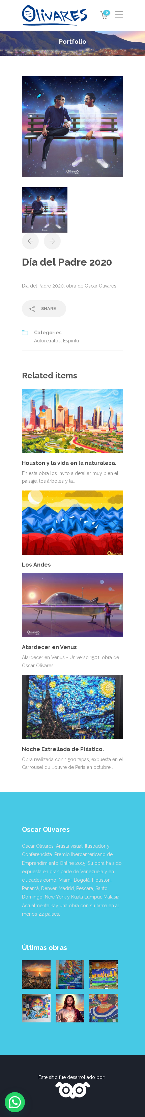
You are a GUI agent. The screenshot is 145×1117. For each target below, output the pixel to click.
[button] (15, 1102)
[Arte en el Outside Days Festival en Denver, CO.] (103, 974)
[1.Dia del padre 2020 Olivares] (72, 126)
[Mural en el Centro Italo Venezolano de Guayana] (70, 974)
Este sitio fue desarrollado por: (72, 1077)
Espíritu (71, 340)
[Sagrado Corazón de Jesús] (70, 1008)
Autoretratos (47, 340)
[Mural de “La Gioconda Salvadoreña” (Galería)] (103, 1008)
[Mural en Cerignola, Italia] (36, 1008)
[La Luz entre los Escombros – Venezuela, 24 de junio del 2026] (36, 974)
